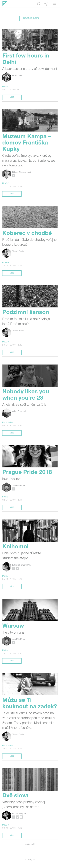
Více (12, 97)
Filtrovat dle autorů (30, 18)
